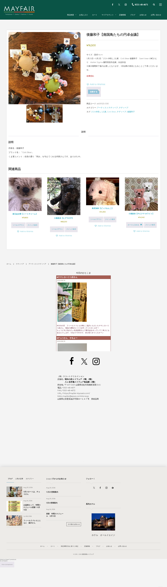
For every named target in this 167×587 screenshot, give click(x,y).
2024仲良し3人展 (98, 112)
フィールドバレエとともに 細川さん (32, 522)
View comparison (7, 564)
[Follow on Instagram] (106, 488)
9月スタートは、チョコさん (31, 493)
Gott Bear (111, 112)
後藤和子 (131, 112)
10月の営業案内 (52, 492)
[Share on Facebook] (112, 4)
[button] (76, 36)
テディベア (124, 107)
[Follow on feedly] (112, 488)
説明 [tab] (83, 132)
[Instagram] (125, 4)
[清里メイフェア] (19, 9)
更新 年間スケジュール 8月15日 (54, 515)
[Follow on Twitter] (119, 4)
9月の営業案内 (51, 503)
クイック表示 (32, 225)
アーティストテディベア (107, 107)
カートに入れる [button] (133, 225)
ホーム (9, 264)
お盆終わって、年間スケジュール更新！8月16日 (32, 507)
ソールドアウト (18, 225)
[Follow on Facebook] (100, 488)
